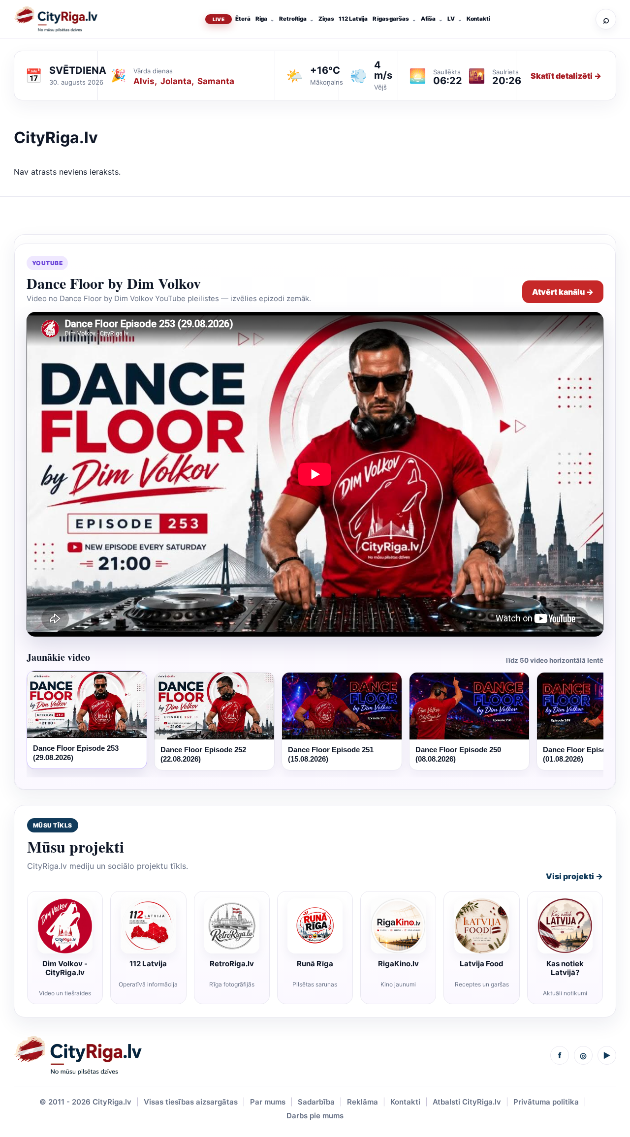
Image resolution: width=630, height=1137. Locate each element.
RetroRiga (293, 18)
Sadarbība (316, 1101)
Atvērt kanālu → (563, 292)
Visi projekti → (574, 876)
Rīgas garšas (391, 18)
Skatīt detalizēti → (566, 76)
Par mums (267, 1101)
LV (451, 18)
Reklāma (362, 1101)
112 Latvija (353, 18)
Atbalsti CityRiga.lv (467, 1101)
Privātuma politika (546, 1101)
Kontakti (478, 18)
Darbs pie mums (315, 1115)
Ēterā (242, 18)
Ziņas (326, 18)
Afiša (428, 18)
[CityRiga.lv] (78, 1055)
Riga (261, 18)
